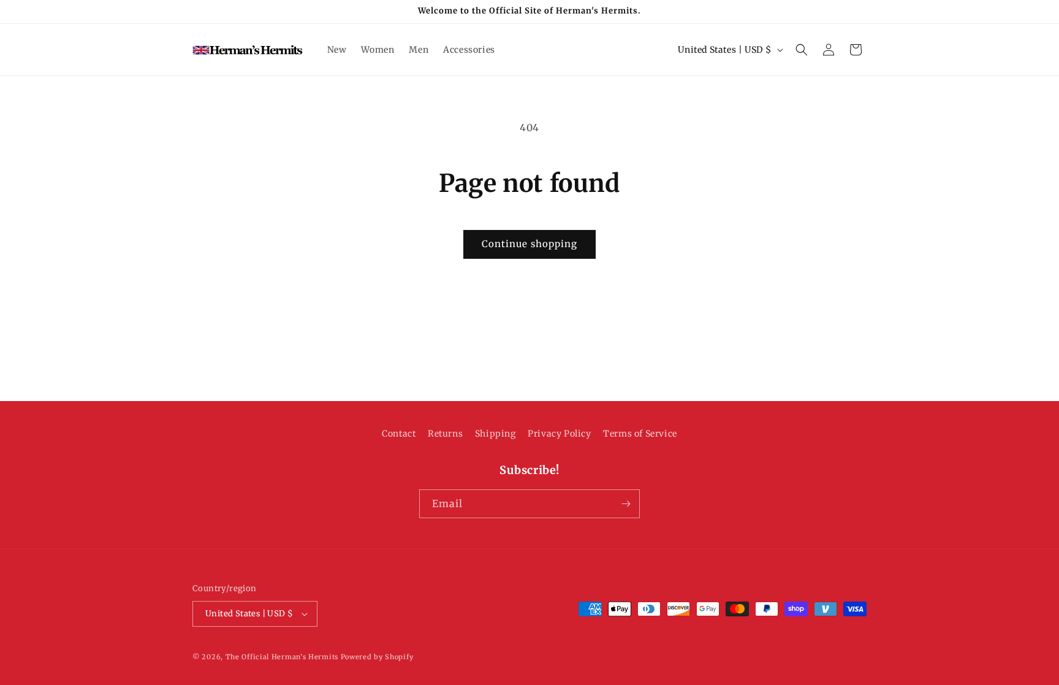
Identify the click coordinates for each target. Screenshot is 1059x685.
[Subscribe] (625, 503)
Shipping (495, 433)
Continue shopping (529, 244)
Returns (445, 433)
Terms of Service (640, 433)
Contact (399, 433)
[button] (801, 49)
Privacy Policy (559, 433)
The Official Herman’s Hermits (282, 656)
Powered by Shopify (377, 656)
